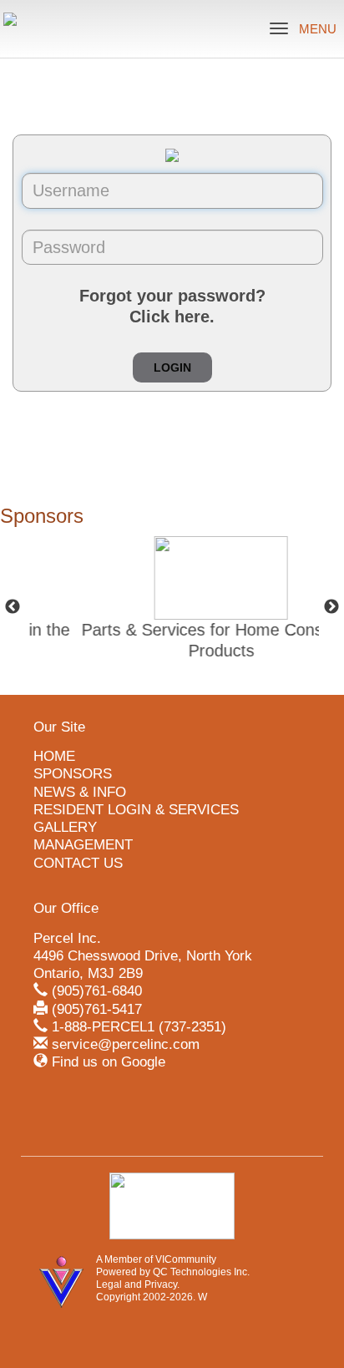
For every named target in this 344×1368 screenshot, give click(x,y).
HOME (54, 756)
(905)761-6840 (97, 991)
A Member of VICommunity (156, 1259)
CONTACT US (78, 863)
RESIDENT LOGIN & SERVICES (136, 810)
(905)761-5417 (97, 1009)
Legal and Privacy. (138, 1284)
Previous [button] (12, 607)
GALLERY (65, 827)
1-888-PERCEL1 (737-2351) (139, 1027)
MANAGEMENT (83, 845)
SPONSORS (72, 774)
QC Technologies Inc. (201, 1272)
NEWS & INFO (79, 792)
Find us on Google (108, 1062)
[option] (185, 607)
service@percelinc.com (126, 1044)
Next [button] (331, 607)
